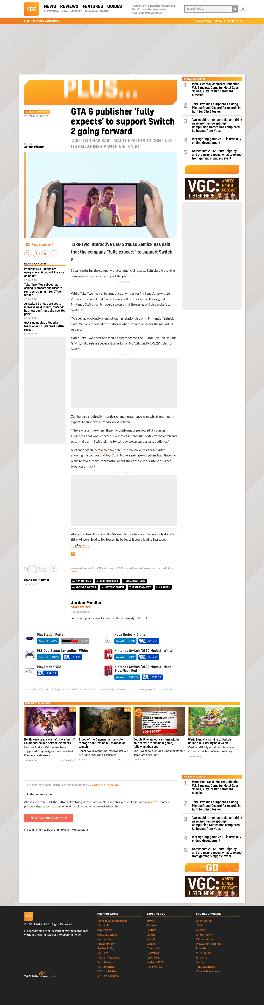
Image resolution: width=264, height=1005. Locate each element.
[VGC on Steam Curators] (241, 21)
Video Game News (38, 112)
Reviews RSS (154, 966)
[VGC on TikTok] (237, 21)
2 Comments (69, 760)
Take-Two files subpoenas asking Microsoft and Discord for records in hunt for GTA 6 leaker (216, 108)
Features (93, 6)
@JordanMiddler (80, 611)
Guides (114, 6)
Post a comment (42, 244)
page (151, 801)
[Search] (235, 9)
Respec (200, 962)
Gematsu (201, 929)
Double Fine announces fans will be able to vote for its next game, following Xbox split (156, 743)
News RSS (153, 957)
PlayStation (51, 11)
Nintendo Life (204, 939)
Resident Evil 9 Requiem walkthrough (154, 6)
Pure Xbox (202, 948)
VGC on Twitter (107, 971)
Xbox (65, 11)
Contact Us (104, 939)
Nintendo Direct (159, 461)
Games (151, 943)
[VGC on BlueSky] (228, 21)
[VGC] (31, 9)
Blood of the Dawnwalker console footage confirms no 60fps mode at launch (102, 743)
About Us (103, 925)
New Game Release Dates (147, 13)
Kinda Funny (204, 934)
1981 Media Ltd (37, 924)
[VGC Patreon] (216, 21)
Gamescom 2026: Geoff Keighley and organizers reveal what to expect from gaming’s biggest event (217, 155)
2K (138, 343)
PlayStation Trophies (209, 943)
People (151, 939)
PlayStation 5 (83, 581)
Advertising (104, 929)
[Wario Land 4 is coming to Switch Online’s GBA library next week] (214, 721)
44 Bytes (47, 974)
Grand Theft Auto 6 (36, 580)
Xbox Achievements (208, 971)
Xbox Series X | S (108, 581)
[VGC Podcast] (220, 21)
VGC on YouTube (108, 975)
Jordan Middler (34, 147)
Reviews (69, 6)
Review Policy (105, 948)
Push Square (203, 952)
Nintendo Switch (83, 304)
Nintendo (76, 11)
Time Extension (205, 966)
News (50, 6)
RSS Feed (102, 952)
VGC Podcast (105, 966)
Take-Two (86, 293)
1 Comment (124, 759)
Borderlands (119, 343)
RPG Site (201, 957)
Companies (154, 948)
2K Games (164, 587)
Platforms (153, 952)
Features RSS (155, 962)
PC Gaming (91, 11)
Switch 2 (77, 310)
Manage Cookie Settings (112, 920)
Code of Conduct (107, 934)
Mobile (104, 11)
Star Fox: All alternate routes (149, 9)
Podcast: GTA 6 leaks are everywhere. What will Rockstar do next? (45, 272)
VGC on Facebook (108, 957)
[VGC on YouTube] (232, 21)
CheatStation (204, 920)
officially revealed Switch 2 (103, 450)
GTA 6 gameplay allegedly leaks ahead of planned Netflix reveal (44, 326)
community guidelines (106, 784)
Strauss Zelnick (122, 534)
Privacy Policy (106, 943)
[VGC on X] (224, 21)
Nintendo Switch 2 (86, 587)
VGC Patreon (105, 962)
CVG (199, 925)
